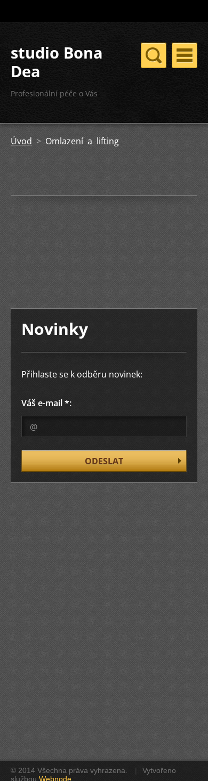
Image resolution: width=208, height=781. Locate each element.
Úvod (21, 141)
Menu (184, 55)
